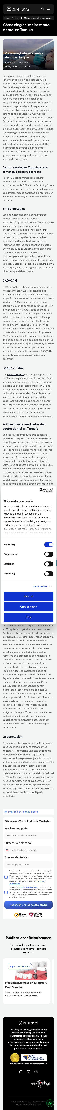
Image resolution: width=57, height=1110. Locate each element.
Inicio (7, 18)
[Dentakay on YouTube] (36, 1072)
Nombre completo (16, 828)
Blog (17, 18)
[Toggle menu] (48, 9)
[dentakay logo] (18, 8)
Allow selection (28, 606)
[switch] (48, 554)
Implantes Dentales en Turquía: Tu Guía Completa (26, 985)
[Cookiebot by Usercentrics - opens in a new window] (40, 490)
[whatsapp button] (50, 1103)
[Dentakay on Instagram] (28, 1072)
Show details (40, 586)
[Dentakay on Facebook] (21, 1072)
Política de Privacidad (28, 887)
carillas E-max (15, 374)
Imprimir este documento (23, 811)
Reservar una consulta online (29, 905)
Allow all (28, 596)
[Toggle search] (42, 8)
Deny (28, 617)
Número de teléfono (17, 843)
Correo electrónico (17, 857)
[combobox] (10, 850)
